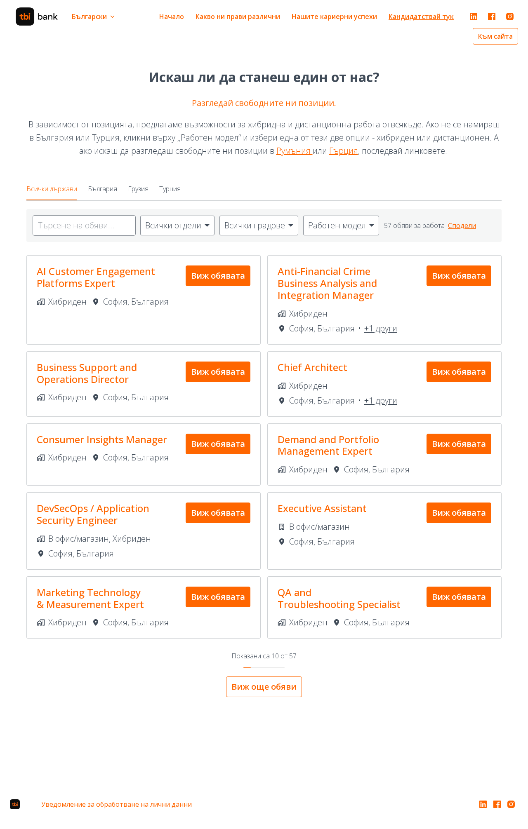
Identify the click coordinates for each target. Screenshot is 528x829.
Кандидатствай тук (421, 16)
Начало (171, 16)
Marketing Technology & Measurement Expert (90, 599)
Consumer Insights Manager (102, 440)
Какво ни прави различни (238, 16)
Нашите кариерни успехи (334, 16)
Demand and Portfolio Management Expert (328, 446)
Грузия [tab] (138, 188)
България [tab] (102, 188)
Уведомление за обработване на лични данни (116, 804)
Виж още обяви (264, 686)
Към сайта (495, 36)
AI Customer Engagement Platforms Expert (96, 277)
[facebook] (491, 16)
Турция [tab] (170, 188)
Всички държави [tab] (51, 188)
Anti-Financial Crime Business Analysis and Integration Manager (327, 283)
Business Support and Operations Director (87, 373)
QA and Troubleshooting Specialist (339, 599)
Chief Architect (312, 367)
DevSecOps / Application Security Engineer (93, 514)
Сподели (462, 225)
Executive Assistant (322, 508)
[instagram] (510, 16)
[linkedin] (473, 16)
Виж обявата (218, 275)
